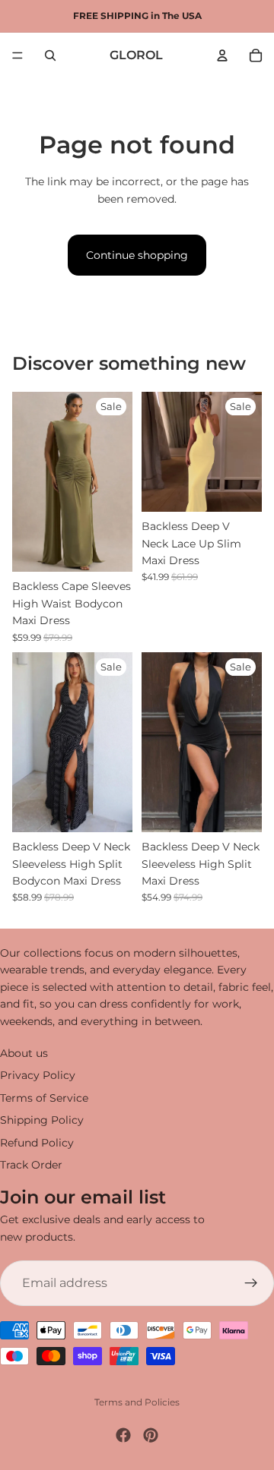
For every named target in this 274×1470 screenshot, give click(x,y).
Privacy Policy (37, 1076)
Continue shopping (137, 255)
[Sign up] (251, 1283)
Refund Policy (37, 1143)
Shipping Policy (42, 1120)
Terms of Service (44, 1098)
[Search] (50, 55)
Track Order (31, 1165)
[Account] (222, 55)
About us (24, 1053)
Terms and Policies (137, 1402)
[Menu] (17, 55)
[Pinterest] (151, 1435)
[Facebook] (123, 1435)
